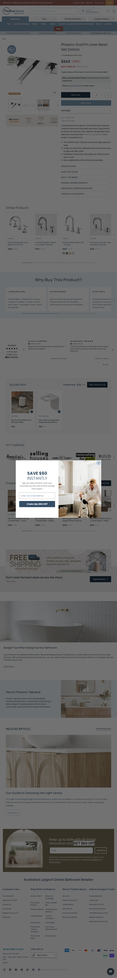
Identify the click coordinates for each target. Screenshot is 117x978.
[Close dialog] (98, 463)
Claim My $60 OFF (37, 504)
